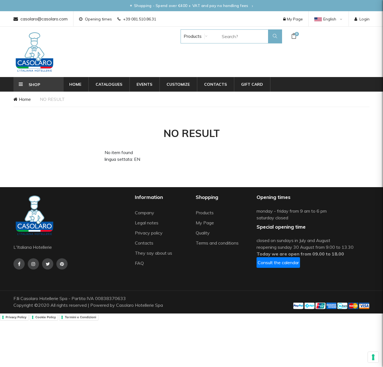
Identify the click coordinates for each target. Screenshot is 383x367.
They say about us (153, 253)
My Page (294, 19)
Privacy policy (149, 233)
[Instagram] (33, 264)
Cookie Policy (45, 317)
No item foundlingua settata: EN (122, 156)
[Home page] (34, 52)
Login (364, 19)
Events (144, 84)
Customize (178, 84)
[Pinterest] (62, 264)
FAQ (139, 263)
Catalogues (109, 84)
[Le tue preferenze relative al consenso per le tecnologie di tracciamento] (373, 357)
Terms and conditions (217, 243)
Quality (203, 233)
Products (192, 36)
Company (144, 212)
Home (75, 84)
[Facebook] (19, 264)
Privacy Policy (16, 317)
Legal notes (146, 223)
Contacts (215, 84)
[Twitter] (47, 264)
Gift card (252, 84)
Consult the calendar (278, 262)
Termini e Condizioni (80, 317)
